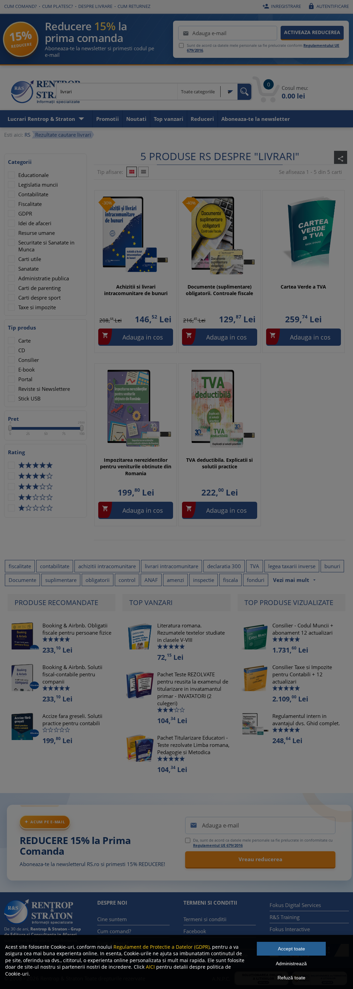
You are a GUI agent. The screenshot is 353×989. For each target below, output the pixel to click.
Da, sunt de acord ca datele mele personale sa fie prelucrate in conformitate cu (263, 842)
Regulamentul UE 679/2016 (218, 845)
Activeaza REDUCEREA (312, 32)
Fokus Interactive (290, 929)
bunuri (332, 566)
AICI (150, 967)
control (127, 579)
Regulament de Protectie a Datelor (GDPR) (161, 947)
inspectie (203, 579)
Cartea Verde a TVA (303, 286)
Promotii (107, 118)
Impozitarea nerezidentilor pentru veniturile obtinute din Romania (135, 467)
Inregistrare (281, 6)
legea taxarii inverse (291, 566)
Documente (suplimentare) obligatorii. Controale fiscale (219, 290)
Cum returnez (134, 6)
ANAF (151, 579)
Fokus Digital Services (295, 905)
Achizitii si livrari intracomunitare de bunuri (136, 290)
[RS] (45, 93)
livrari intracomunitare (171, 566)
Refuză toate (291, 977)
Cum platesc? (57, 6)
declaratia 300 (224, 566)
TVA (254, 566)
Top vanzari (168, 118)
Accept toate (291, 948)
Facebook (194, 931)
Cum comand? (20, 6)
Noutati (136, 118)
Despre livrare (95, 6)
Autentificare (328, 6)
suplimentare (61, 579)
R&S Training (285, 917)
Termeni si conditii (204, 919)
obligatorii (97, 579)
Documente (22, 579)
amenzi (175, 579)
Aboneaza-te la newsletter (255, 118)
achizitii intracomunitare (107, 566)
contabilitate (54, 566)
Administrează (291, 963)
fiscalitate (20, 566)
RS (27, 134)
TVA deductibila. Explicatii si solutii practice (219, 463)
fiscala (230, 579)
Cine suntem (112, 919)
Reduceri (202, 118)
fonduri (255, 579)
